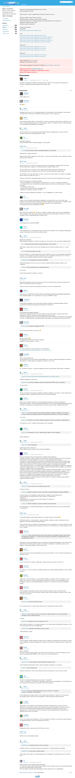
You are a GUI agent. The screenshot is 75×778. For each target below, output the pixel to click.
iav (24, 760)
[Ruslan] (21, 648)
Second (25, 308)
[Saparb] (21, 291)
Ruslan (25, 647)
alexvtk (25, 117)
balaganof (25, 93)
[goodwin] (21, 365)
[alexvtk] (21, 118)
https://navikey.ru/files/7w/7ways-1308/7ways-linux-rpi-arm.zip (33, 35)
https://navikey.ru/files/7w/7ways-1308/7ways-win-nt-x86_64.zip (33, 54)
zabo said (24, 690)
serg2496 (25, 701)
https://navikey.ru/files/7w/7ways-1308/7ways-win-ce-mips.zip (33, 48)
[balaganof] (21, 93)
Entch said (24, 267)
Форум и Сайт (6, 33)
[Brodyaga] (21, 219)
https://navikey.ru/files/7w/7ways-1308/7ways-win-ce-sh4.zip (33, 50)
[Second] (21, 309)
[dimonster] (21, 531)
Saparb (25, 290)
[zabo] (21, 676)
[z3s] (21, 197)
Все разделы (5, 18)
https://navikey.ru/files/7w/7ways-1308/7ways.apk (30, 30)
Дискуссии (24, 4)
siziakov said (24, 486)
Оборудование (6, 31)
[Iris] (21, 137)
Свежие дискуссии (7, 20)
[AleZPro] (21, 389)
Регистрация (9, 15)
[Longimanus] (21, 300)
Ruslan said (24, 667)
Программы (5, 29)
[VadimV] (21, 79)
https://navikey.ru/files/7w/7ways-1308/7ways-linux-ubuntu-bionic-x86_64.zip (36, 37)
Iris (24, 137)
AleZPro (25, 389)
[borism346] (21, 101)
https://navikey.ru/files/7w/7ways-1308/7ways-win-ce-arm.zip (33, 46)
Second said (24, 326)
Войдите (21, 772)
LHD (25, 146)
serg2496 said (25, 745)
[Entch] (21, 227)
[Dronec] (21, 558)
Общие (4, 27)
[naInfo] (21, 109)
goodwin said (24, 382)
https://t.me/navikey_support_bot (52, 65)
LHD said (24, 251)
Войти (4, 15)
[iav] (21, 761)
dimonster (26, 531)
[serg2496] (21, 702)
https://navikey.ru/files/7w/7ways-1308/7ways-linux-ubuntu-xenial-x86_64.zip (36, 40)
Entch (24, 226)
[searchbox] (66, 2)
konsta (25, 549)
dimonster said (25, 601)
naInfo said (24, 432)
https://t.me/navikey (33, 60)
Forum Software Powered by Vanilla (37, 776)
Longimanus (26, 299)
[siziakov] (21, 453)
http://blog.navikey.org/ (37, 68)
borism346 (26, 100)
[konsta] (21, 549)
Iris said (23, 150)
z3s (24, 196)
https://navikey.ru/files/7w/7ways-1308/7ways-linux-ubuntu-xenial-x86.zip (35, 41)
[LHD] (21, 146)
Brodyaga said (25, 260)
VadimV (25, 78)
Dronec (25, 558)
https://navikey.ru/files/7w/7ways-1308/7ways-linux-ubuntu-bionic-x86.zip (35, 38)
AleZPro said (24, 412)
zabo (24, 676)
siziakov (25, 453)
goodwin (25, 364)
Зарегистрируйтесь (29, 772)
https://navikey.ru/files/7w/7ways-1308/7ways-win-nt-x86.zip (32, 56)
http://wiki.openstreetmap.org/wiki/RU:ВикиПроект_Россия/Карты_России (35, 350)
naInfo (25, 108)
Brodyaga (25, 219)
